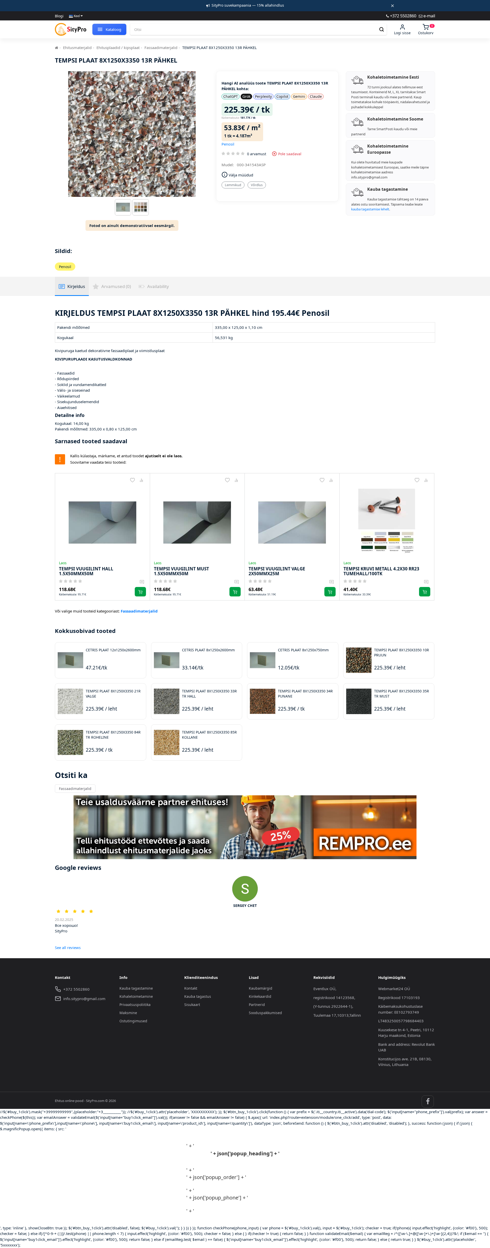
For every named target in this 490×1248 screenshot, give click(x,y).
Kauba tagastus (197, 996)
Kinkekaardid (260, 996)
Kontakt (190, 988)
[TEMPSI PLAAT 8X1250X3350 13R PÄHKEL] (123, 208)
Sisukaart (192, 1004)
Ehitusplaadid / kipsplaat (118, 47)
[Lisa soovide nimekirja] (132, 480)
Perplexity (263, 96)
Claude (316, 96)
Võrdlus (257, 185)
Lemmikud (233, 185)
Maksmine (128, 1012)
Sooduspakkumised (265, 1012)
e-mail (428, 16)
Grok (246, 96)
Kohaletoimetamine (136, 996)
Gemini (299, 96)
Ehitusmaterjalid (77, 47)
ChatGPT (230, 96)
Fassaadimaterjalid (160, 47)
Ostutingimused (133, 1020)
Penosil (228, 144)
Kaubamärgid (260, 988)
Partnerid (257, 1004)
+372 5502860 (402, 16)
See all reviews (68, 947)
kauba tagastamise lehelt (370, 209)
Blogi (59, 16)
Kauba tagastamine (136, 988)
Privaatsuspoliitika (135, 1004)
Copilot (282, 96)
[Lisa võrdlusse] (141, 480)
